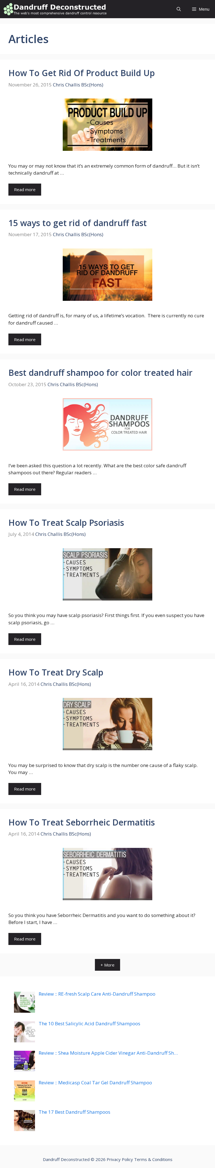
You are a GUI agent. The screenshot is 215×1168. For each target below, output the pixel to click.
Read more (25, 189)
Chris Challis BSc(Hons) (78, 84)
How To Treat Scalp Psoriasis (66, 522)
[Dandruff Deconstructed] (55, 9)
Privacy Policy (120, 1159)
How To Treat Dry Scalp (55, 672)
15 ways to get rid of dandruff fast (77, 223)
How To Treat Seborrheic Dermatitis (81, 822)
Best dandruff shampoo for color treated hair (100, 372)
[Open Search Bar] (178, 9)
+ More (107, 965)
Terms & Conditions (153, 1159)
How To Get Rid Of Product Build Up (81, 73)
